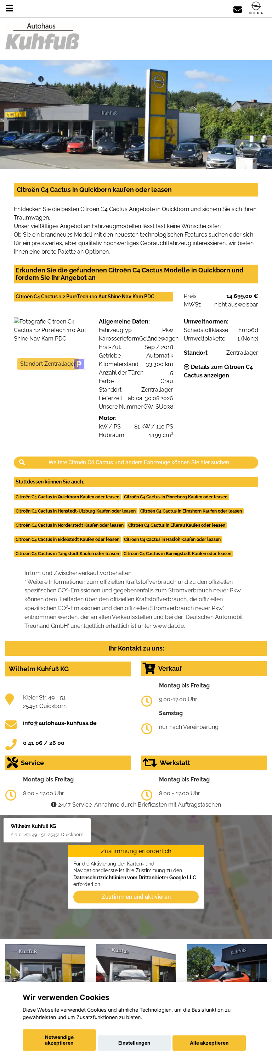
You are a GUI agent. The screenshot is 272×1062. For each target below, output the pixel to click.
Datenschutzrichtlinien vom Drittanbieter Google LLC (134, 877)
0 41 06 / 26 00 (43, 743)
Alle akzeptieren (209, 1043)
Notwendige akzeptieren (59, 1040)
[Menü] (9, 8)
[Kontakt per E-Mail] (237, 8)
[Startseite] (256, 8)
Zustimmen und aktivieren (136, 896)
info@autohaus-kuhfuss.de (60, 723)
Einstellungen (134, 1043)
